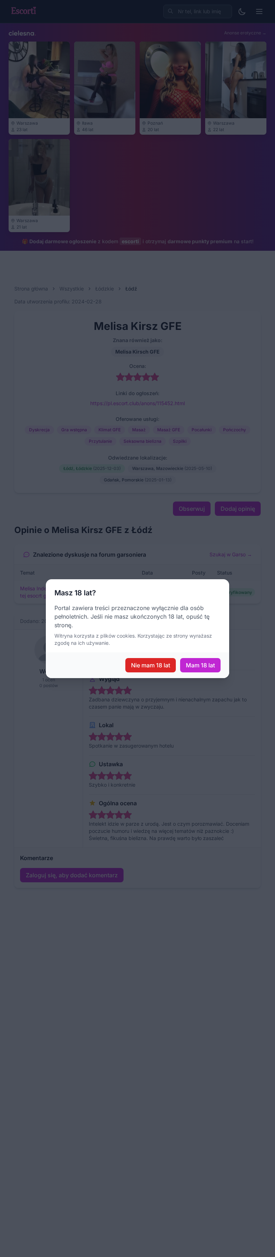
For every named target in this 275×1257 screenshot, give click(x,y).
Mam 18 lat (200, 665)
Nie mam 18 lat (150, 665)
